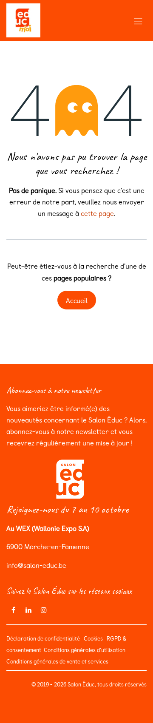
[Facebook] (13, 610)
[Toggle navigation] (138, 20)
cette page (97, 213)
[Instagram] (44, 610)
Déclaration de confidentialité (43, 638)
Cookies (93, 638)
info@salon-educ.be (36, 565)
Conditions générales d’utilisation (83, 650)
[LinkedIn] (28, 610)
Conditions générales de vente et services (58, 661)
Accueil (77, 300)
